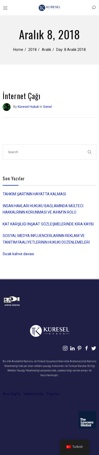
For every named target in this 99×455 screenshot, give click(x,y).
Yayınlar (53, 394)
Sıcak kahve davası (18, 254)
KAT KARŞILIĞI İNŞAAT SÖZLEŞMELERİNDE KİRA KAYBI (48, 224)
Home (18, 49)
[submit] (89, 151)
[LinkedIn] (72, 348)
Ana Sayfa (11, 394)
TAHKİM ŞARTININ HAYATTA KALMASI (34, 194)
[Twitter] (93, 348)
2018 (32, 49)
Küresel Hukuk (28, 107)
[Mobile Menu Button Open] (5, 8)
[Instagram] (65, 348)
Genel (47, 107)
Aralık (46, 49)
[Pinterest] (79, 348)
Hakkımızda (33, 394)
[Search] (93, 7)
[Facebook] (86, 348)
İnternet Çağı (22, 95)
